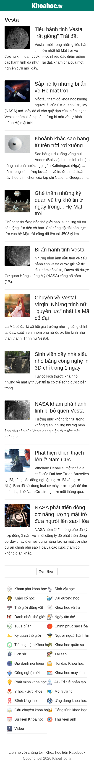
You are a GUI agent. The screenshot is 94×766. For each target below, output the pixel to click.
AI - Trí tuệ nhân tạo (70, 682)
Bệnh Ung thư (25, 701)
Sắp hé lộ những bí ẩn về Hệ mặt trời (60, 87)
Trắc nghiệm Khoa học (30, 645)
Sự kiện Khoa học (28, 719)
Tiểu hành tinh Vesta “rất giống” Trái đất (58, 32)
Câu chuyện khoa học (30, 710)
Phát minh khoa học (30, 682)
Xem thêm (47, 571)
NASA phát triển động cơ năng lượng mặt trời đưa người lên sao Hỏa (62, 514)
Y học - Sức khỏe (27, 691)
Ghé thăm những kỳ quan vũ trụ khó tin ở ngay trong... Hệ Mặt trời (59, 203)
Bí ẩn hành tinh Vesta (59, 250)
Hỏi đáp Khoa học (69, 663)
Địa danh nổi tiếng (28, 663)
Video (18, 729)
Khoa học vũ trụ (67, 607)
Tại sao (60, 654)
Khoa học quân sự (69, 645)
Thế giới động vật (28, 607)
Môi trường (63, 691)
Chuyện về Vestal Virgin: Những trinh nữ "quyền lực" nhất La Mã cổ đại (62, 308)
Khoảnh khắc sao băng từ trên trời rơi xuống (62, 142)
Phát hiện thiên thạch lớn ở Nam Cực (59, 456)
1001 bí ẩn (22, 626)
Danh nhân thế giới (29, 617)
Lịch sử (19, 654)
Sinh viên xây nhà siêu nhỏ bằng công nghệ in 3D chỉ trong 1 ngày (62, 361)
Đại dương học (66, 598)
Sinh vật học (64, 589)
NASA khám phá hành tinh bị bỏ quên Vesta (60, 407)
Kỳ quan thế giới (27, 635)
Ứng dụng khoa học (70, 701)
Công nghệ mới (26, 673)
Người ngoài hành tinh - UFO (70, 635)
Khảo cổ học (24, 598)
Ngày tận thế (64, 617)
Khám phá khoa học (30, 589)
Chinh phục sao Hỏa (70, 626)
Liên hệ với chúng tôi (26, 752)
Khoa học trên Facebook (65, 752)
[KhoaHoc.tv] (47, 5)
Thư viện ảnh (65, 719)
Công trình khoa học (70, 710)
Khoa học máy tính (69, 673)
